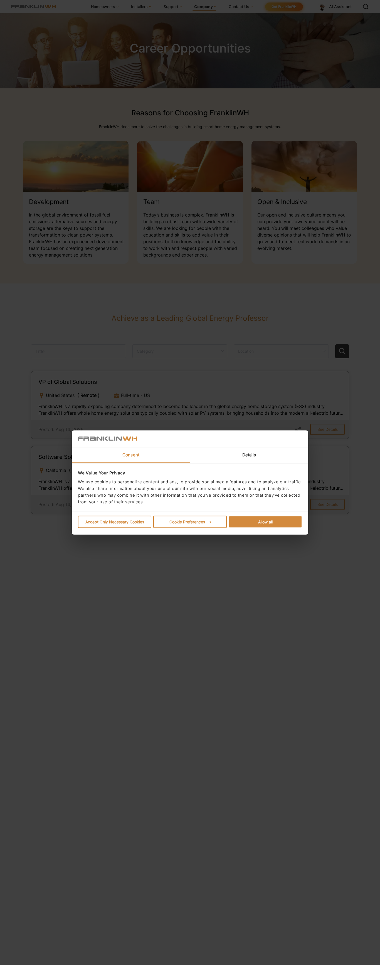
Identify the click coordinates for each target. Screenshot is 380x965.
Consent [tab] (130, 454)
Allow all (265, 521)
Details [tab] (249, 454)
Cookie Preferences (187, 521)
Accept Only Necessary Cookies (114, 521)
